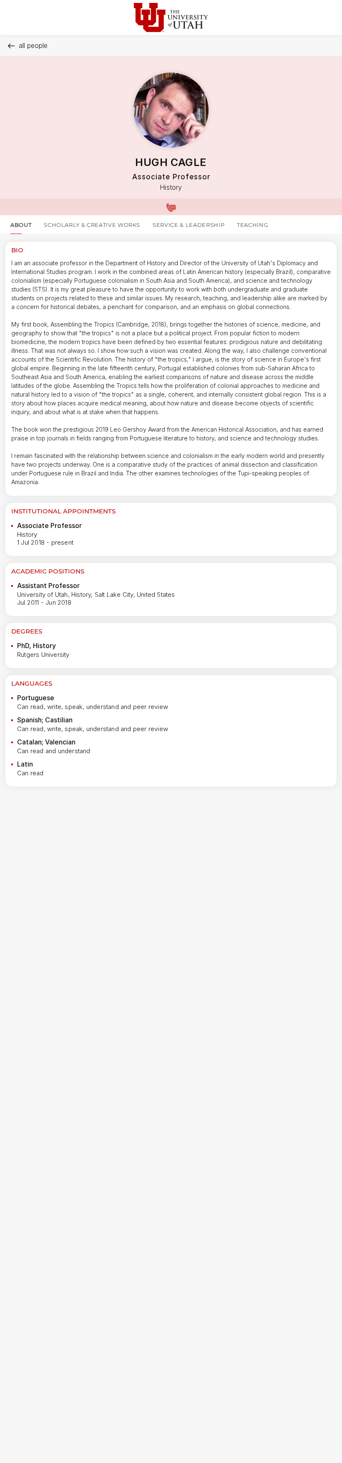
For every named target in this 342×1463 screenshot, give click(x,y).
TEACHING (252, 224)
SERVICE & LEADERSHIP (188, 224)
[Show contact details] (171, 207)
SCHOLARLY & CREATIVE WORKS (92, 224)
